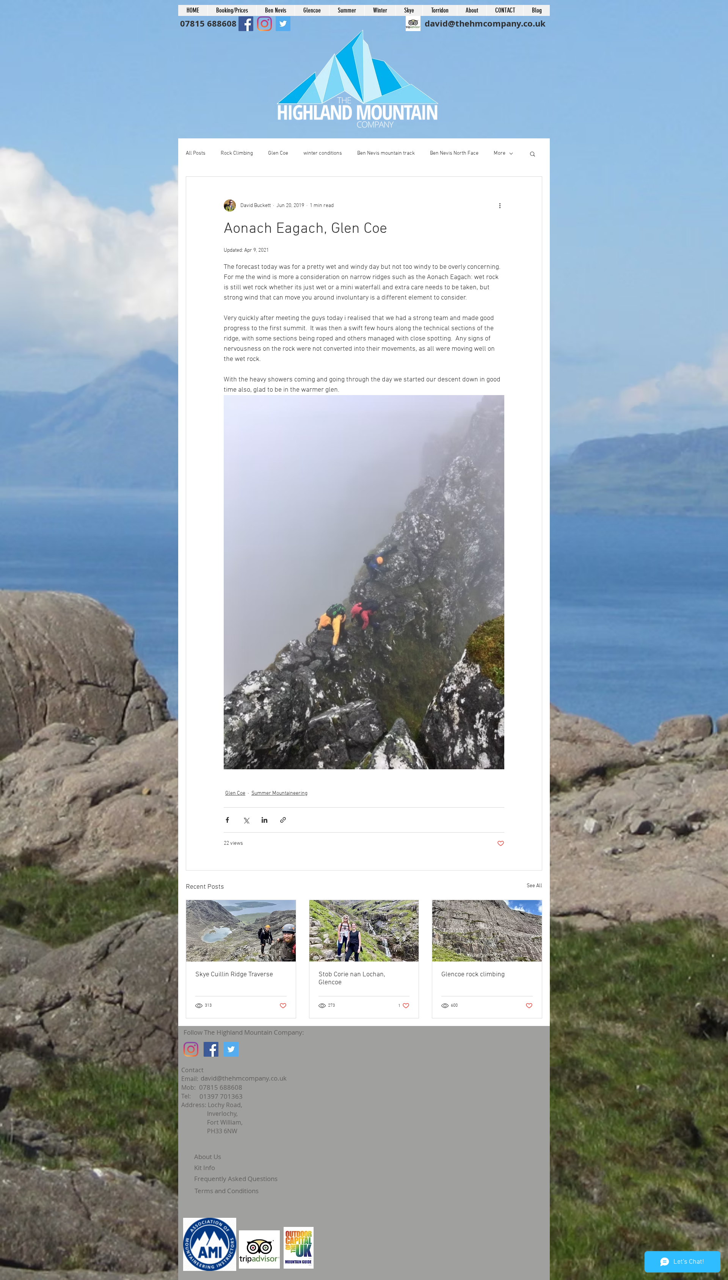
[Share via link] (283, 820)
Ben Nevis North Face (454, 153)
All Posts (196, 153)
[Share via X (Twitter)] (245, 820)
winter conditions (322, 153)
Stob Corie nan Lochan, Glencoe (351, 979)
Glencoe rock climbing (473, 975)
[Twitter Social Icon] (231, 1049)
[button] (532, 154)
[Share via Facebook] (227, 820)
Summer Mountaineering (279, 793)
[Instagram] (191, 1049)
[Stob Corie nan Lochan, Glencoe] (364, 931)
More (499, 153)
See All (534, 886)
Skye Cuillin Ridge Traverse (234, 975)
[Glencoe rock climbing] (487, 931)
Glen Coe (278, 153)
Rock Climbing (237, 153)
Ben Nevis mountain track (386, 153)
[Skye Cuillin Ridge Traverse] (241, 931)
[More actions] (499, 205)
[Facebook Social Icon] (245, 23)
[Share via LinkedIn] (264, 820)
